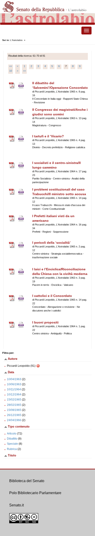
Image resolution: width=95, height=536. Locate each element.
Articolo (11, 433)
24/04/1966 (14, 420)
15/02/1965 (14, 399)
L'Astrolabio (16, 40)
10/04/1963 (14, 379)
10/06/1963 (14, 384)
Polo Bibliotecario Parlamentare (35, 493)
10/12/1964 (14, 394)
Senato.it (16, 505)
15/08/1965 (14, 410)
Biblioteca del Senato (26, 481)
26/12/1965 (14, 415)
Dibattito (12, 438)
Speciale (12, 443)
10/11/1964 (14, 389)
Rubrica (12, 449)
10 (10, 70)
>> (24, 70)
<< (10, 66)
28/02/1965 (14, 405)
